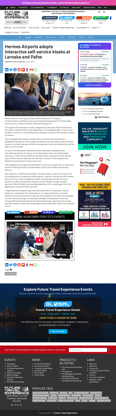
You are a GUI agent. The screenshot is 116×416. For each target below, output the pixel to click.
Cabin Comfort (51, 400)
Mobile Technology (39, 400)
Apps (70, 393)
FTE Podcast (64, 7)
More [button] (91, 37)
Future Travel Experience (65, 413)
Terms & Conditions (97, 377)
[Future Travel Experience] (17, 18)
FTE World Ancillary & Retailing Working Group (72, 379)
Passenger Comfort (103, 400)
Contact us (93, 368)
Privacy (92, 375)
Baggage (28, 37)
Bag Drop (98, 395)
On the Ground (19, 27)
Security (61, 37)
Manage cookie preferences (95, 380)
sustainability (76, 395)
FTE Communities (37, 7)
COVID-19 (62, 398)
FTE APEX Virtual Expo (15, 382)
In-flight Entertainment (41, 395)
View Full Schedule (93, 85)
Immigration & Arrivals (15, 62)
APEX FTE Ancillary (14, 373)
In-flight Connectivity (81, 393)
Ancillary (46, 27)
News (12, 7)
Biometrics (38, 37)
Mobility (95, 27)
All (20, 37)
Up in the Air (33, 27)
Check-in (82, 37)
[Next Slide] (110, 317)
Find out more (58, 331)
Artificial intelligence (40, 398)
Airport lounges (72, 398)
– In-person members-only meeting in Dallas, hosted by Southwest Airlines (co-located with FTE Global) (94, 80)
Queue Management (101, 398)
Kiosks (78, 400)
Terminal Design (11, 32)
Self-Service (11, 273)
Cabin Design (53, 398)
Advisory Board (89, 7)
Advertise (93, 366)
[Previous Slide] (6, 317)
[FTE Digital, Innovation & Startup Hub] (94, 136)
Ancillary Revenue (64, 395)
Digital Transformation (63, 27)
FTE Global (11, 364)
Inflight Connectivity (86, 398)
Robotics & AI (50, 37)
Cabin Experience (96, 393)
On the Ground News (42, 364)
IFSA (105, 7)
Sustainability (83, 27)
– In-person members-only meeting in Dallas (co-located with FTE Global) (94, 69)
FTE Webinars (52, 7)
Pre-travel (71, 37)
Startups (25, 32)
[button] (99, 12)
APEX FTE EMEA (13, 375)
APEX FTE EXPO (12, 366)
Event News (39, 373)
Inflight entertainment (65, 400)
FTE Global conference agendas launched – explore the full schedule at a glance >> (56, 3)
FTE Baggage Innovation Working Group (72, 375)
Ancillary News (40, 371)
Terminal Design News (43, 368)
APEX (99, 7)
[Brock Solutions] (94, 165)
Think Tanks (76, 7)
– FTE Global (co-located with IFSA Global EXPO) (93, 55)
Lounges (53, 395)
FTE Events (23, 7)
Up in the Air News (41, 366)
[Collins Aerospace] (94, 106)
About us (93, 364)
